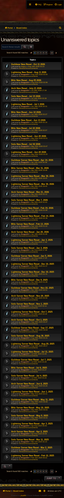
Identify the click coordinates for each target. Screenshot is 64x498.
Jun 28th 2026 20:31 (39, 106)
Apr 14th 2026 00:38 (39, 162)
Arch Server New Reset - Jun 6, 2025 (29, 383)
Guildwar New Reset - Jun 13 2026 (28, 120)
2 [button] (37, 53)
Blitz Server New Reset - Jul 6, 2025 (29, 367)
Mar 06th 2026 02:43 (39, 202)
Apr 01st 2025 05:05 (39, 426)
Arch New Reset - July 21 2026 (26, 88)
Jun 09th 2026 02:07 (39, 130)
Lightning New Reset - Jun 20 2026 (28, 136)
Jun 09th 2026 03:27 (39, 114)
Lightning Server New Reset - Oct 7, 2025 (32, 312)
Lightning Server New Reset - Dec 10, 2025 (32, 264)
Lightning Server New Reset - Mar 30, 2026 (32, 176)
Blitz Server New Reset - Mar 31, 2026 (30, 168)
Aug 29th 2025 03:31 (39, 338)
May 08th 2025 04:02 (39, 418)
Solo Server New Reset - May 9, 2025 (29, 415)
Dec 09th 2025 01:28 (39, 282)
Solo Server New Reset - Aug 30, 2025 (30, 336)
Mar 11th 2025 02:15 (39, 442)
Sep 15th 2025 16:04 (39, 330)
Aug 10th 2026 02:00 (39, 74)
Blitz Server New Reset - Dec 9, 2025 (29, 280)
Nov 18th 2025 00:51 (39, 290)
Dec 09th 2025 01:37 (39, 266)
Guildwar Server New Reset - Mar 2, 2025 (31, 447)
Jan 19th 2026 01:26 (39, 234)
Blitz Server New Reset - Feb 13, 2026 (30, 224)
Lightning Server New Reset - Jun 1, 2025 (32, 391)
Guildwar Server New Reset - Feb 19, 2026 (32, 208)
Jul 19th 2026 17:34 (39, 90)
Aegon (23, 66)
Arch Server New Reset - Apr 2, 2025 (29, 431)
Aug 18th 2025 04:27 (39, 346)
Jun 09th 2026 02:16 (39, 122)
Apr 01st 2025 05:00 (39, 434)
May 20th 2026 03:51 (39, 138)
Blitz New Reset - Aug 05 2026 (26, 80)
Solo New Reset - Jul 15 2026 (25, 96)
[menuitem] (58, 5)
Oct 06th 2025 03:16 (39, 314)
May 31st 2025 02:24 (39, 386)
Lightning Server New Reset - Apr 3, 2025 (32, 423)
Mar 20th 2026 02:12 (39, 194)
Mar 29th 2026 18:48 (39, 170)
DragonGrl (25, 74)
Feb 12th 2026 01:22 (39, 226)
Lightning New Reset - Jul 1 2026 (27, 104)
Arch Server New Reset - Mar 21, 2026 (30, 192)
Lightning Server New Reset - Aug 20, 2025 (32, 344)
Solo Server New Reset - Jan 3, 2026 (29, 248)
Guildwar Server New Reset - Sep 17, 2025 (32, 328)
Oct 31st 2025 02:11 (39, 306)
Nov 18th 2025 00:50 (39, 298)
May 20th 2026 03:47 (39, 146)
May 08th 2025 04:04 (39, 410)
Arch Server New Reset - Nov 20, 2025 (30, 296)
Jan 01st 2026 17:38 (39, 250)
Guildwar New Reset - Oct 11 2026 (28, 64)
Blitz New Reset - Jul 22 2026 (25, 128)
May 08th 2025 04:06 (39, 402)
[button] (30, 53)
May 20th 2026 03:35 (39, 154)
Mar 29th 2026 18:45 (39, 178)
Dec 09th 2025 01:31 (39, 274)
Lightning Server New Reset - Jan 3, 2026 (32, 240)
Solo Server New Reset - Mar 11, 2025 (30, 439)
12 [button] (52, 53)
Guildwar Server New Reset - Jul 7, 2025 (31, 360)
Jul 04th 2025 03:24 (39, 378)
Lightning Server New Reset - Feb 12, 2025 (32, 455)
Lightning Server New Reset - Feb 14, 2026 (32, 216)
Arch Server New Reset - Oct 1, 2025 (29, 320)
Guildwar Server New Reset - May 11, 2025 (32, 399)
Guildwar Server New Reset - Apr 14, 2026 (32, 160)
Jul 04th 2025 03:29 (39, 354)
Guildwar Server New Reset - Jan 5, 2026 (31, 256)
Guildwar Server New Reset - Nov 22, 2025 (32, 288)
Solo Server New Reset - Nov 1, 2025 (29, 304)
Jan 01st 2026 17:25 (39, 258)
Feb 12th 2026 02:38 (39, 218)
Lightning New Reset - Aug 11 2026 (28, 72)
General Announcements (28, 68)
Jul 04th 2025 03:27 (39, 370)
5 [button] (46, 53)
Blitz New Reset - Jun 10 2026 (26, 112)
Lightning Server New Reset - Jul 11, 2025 (32, 352)
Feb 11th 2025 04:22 (39, 458)
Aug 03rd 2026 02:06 (39, 82)
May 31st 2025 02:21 (39, 394)
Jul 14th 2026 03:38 (39, 98)
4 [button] (43, 53)
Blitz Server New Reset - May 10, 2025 (30, 407)
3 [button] (40, 53)
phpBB (23, 495)
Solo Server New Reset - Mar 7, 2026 (29, 200)
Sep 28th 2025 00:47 (39, 322)
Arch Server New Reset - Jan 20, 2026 (30, 232)
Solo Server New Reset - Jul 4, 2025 (29, 375)
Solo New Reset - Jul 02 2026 (25, 144)
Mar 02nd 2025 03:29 (39, 450)
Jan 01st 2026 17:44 (39, 242)
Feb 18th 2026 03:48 (39, 210)
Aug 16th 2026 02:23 (36, 66)
